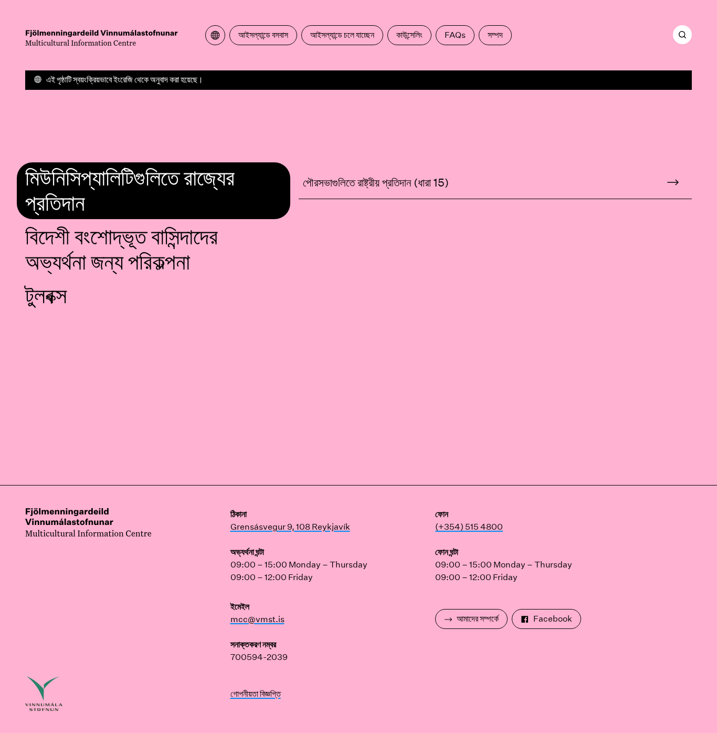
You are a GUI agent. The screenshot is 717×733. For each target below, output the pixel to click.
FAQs (455, 35)
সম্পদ (495, 35)
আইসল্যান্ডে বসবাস (263, 35)
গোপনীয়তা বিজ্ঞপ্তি (255, 694)
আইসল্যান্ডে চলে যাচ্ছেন (342, 35)
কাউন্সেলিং (409, 35)
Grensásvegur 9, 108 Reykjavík (290, 527)
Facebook (552, 619)
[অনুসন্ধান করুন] (682, 34)
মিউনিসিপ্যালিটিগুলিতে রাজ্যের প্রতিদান (130, 190)
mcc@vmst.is (257, 619)
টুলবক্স (46, 295)
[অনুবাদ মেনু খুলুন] (215, 35)
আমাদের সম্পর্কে (478, 619)
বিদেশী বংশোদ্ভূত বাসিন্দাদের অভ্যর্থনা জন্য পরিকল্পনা (121, 249)
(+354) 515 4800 (469, 527)
